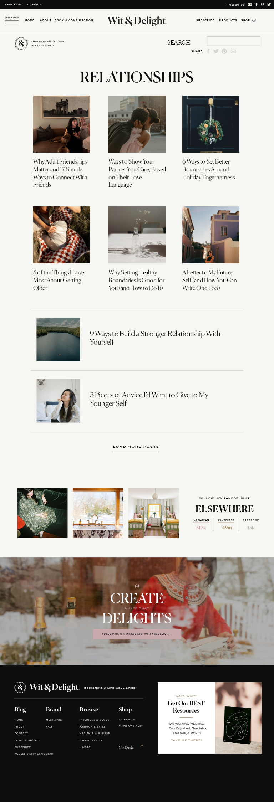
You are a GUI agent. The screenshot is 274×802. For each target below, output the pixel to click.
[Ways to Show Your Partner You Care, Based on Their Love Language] (137, 124)
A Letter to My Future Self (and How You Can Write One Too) (209, 280)
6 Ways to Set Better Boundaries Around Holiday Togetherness (208, 170)
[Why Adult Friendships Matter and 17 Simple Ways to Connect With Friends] (61, 124)
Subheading (137, 446)
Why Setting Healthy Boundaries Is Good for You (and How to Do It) (136, 280)
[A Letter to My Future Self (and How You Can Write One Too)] (210, 234)
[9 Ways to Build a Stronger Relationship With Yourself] (58, 339)
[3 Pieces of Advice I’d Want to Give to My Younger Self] (58, 401)
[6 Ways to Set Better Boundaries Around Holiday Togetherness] (210, 124)
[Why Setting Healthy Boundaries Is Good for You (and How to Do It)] (137, 234)
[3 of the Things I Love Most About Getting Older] (61, 234)
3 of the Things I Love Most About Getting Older (58, 280)
